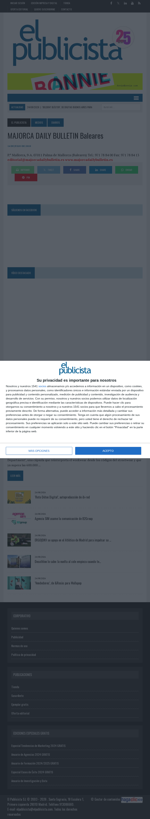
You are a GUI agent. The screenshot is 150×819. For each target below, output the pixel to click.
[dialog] (75, 409)
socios (42, 386)
